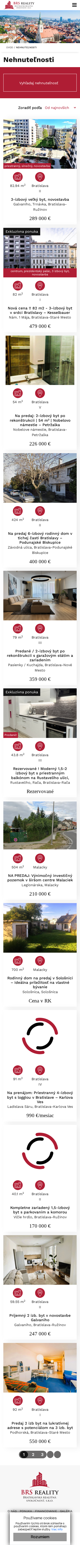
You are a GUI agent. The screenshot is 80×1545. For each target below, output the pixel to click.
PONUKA (26, 1511)
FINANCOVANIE (46, 1511)
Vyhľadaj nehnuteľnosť (38, 83)
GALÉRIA (66, 1511)
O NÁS (12, 1511)
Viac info (56, 1529)
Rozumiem (40, 1537)
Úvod (9, 47)
